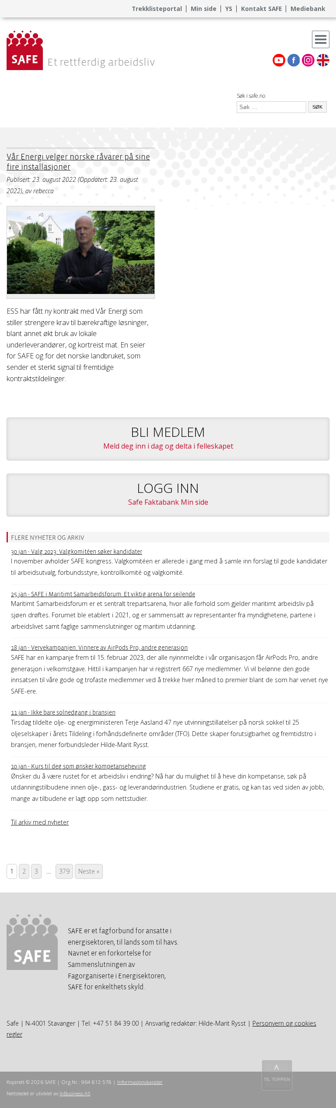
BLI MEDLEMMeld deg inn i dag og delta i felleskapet (168, 437)
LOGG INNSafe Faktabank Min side (168, 493)
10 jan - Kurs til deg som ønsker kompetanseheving (78, 766)
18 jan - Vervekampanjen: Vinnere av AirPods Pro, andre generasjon (99, 647)
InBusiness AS (75, 1093)
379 (64, 871)
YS (228, 8)
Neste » (88, 871)
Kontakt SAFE (261, 8)
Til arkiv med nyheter (40, 822)
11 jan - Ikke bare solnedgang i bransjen (63, 712)
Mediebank (307, 8)
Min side (204, 8)
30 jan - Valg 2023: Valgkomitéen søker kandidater (76, 552)
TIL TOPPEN (277, 1079)
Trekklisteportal (157, 8)
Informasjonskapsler (140, 1082)
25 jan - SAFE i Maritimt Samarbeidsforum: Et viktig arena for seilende (103, 594)
